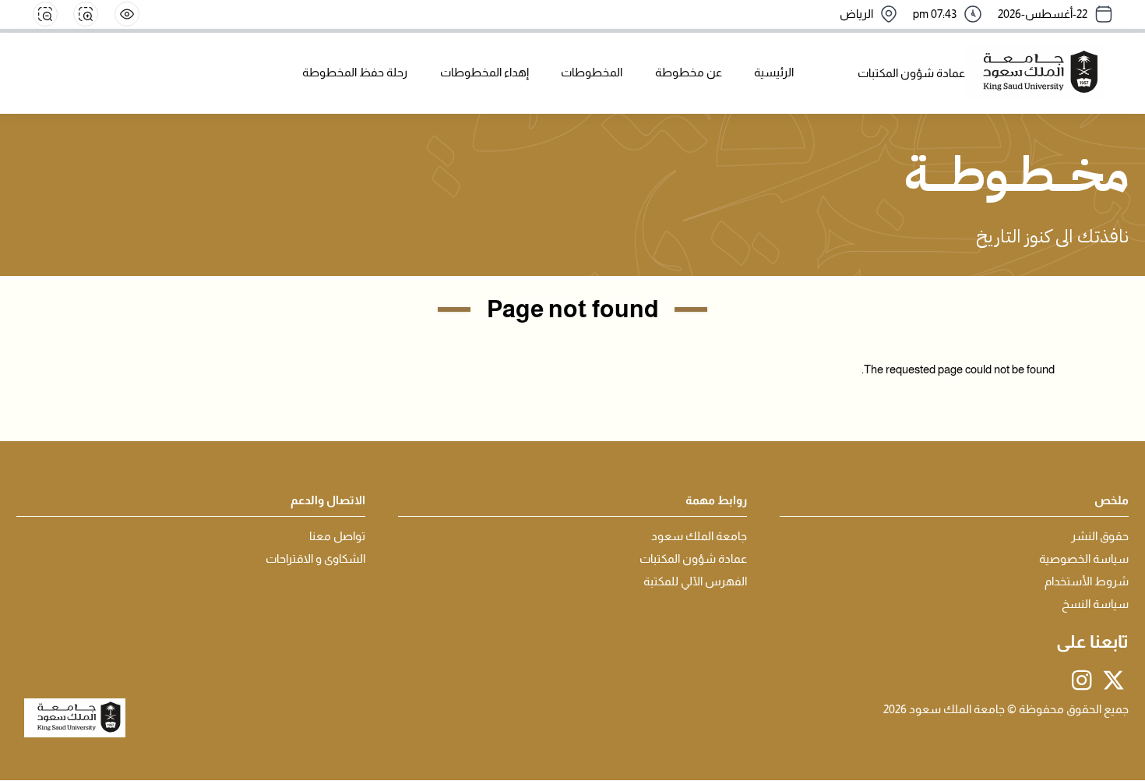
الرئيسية (774, 72)
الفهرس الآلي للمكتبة (695, 581)
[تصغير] (45, 14)
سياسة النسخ (1095, 604)
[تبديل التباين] (126, 14)
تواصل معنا (337, 536)
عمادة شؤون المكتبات (693, 559)
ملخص (1111, 500)
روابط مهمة (716, 500)
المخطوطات (591, 72)
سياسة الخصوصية (1084, 559)
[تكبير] (85, 14)
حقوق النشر (1100, 536)
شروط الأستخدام (1087, 581)
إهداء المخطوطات (484, 72)
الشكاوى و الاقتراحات (315, 559)
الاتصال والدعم (328, 500)
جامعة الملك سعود (699, 536)
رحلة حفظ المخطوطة (354, 72)
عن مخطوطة (688, 72)
